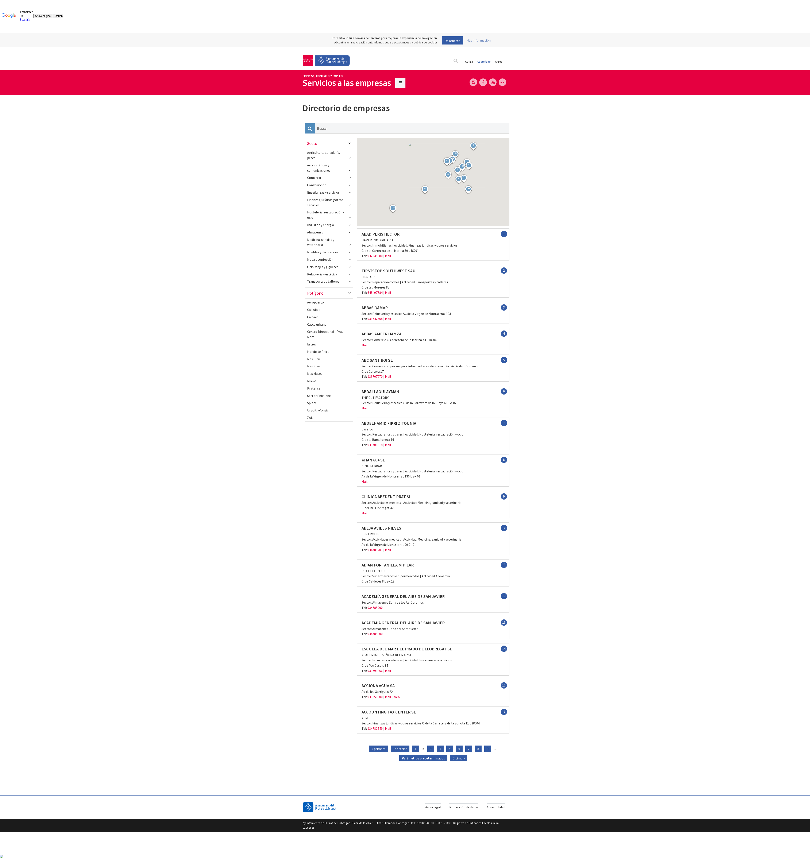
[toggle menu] (400, 83)
